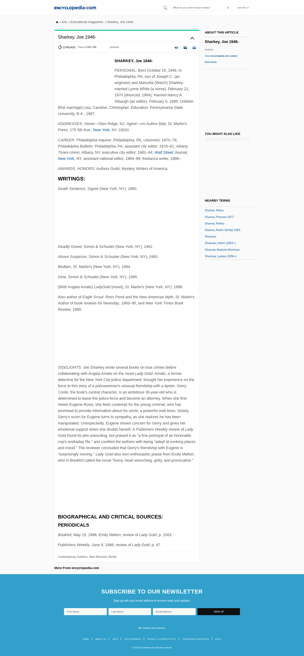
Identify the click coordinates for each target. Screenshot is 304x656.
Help (115, 639)
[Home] (75, 7)
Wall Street (163, 152)
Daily (218, 639)
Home (86, 639)
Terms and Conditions (195, 639)
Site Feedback (132, 639)
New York (101, 130)
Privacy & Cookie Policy (161, 639)
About (221, 56)
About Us (100, 639)
